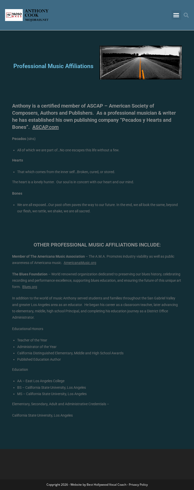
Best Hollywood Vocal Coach (106, 484)
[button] (176, 15)
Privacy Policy (138, 484)
